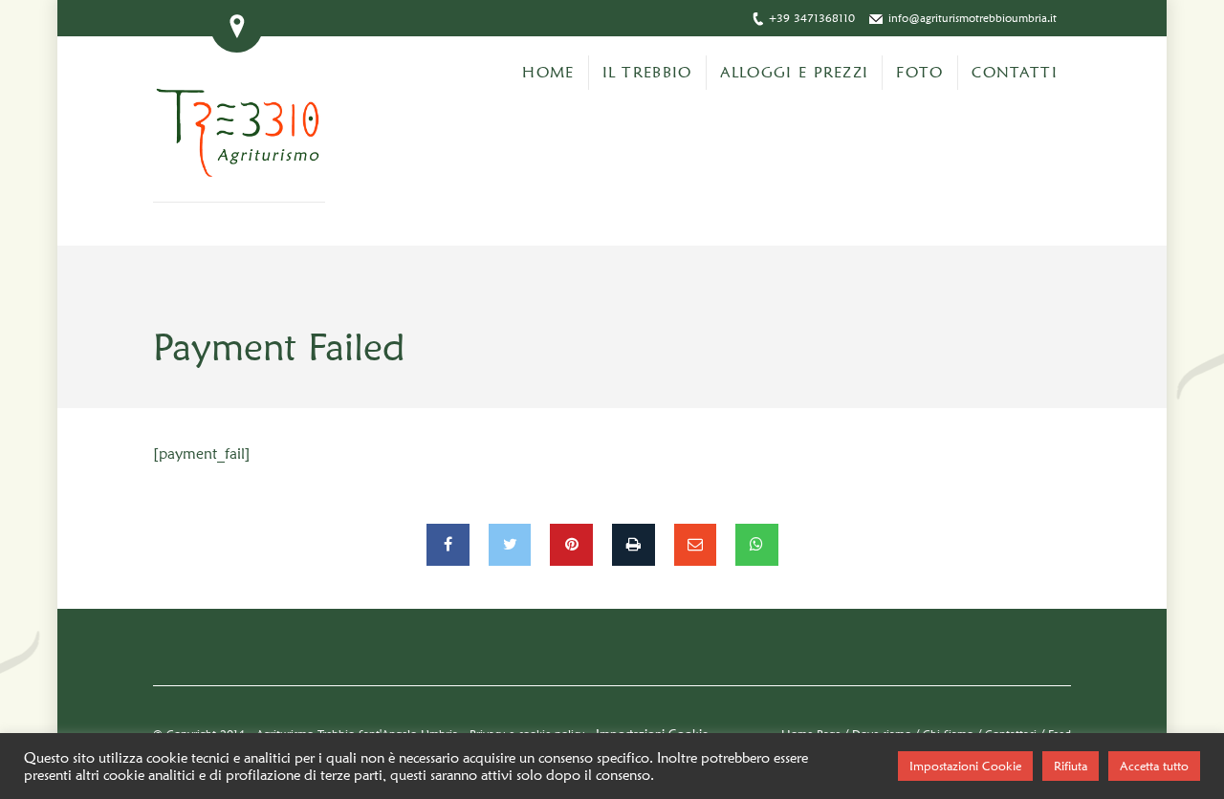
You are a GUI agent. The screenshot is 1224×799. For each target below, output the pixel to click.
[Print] (633, 545)
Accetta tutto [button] (1154, 765)
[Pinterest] (571, 545)
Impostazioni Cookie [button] (965, 765)
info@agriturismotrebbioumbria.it (972, 18)
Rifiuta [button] (1070, 765)
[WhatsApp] (756, 545)
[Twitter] (510, 545)
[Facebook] (448, 545)
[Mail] (695, 545)
